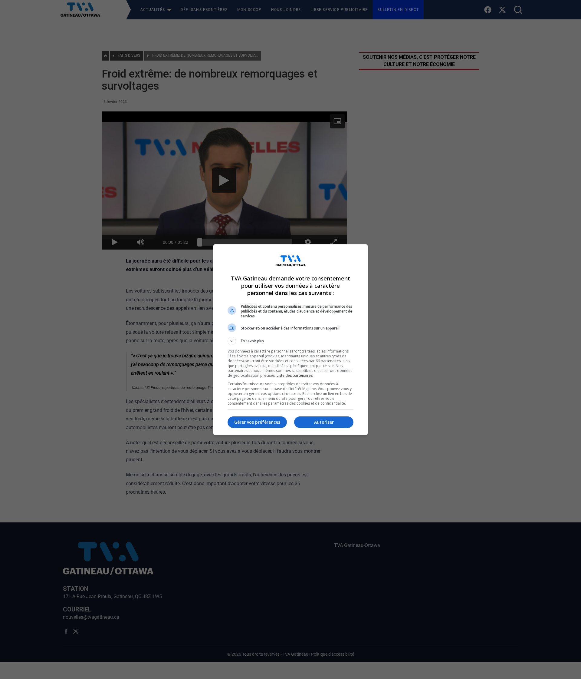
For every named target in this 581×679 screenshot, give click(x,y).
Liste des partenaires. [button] (295, 375)
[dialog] (290, 339)
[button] (290, 341)
